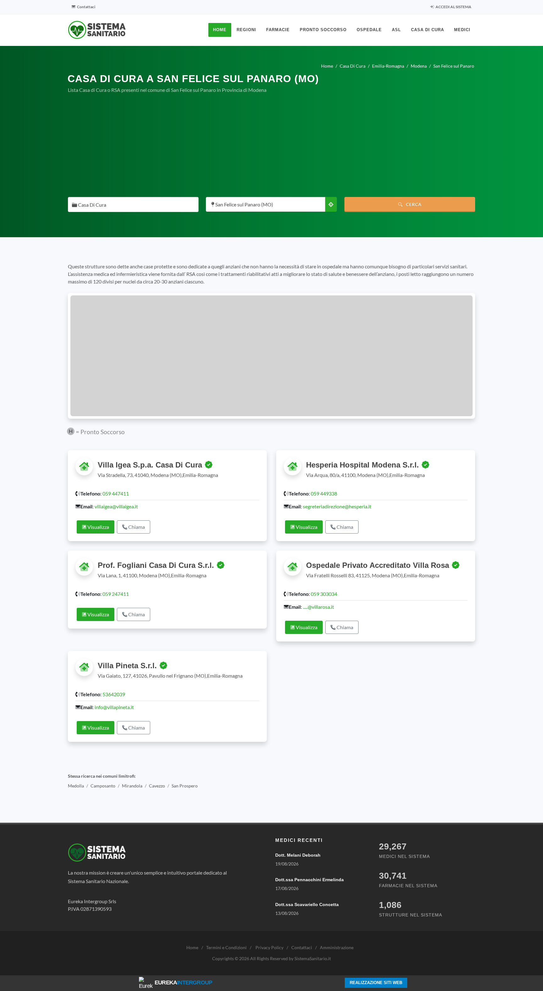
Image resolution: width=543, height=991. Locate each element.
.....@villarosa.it (318, 607)
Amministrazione (337, 947)
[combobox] (133, 204)
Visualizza (97, 527)
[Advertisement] (271, 145)
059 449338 (324, 493)
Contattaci (85, 6)
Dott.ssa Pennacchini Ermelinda (309, 879)
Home (192, 947)
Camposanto (102, 785)
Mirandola (132, 785)
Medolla (76, 785)
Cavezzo (157, 785)
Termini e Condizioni (226, 947)
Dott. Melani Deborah (298, 855)
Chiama (136, 527)
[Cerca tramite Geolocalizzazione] (331, 204)
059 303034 (324, 594)
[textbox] (131, 205)
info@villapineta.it (114, 707)
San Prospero (185, 785)
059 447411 (115, 493)
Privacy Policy (269, 947)
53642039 (113, 694)
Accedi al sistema (453, 6)
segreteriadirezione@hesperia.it (337, 506)
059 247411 (115, 594)
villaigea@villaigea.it (116, 506)
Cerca (413, 204)
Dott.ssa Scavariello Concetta (307, 904)
